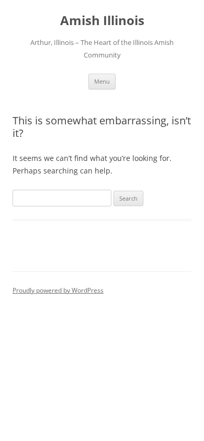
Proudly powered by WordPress (58, 290)
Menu (102, 81)
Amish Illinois (102, 21)
